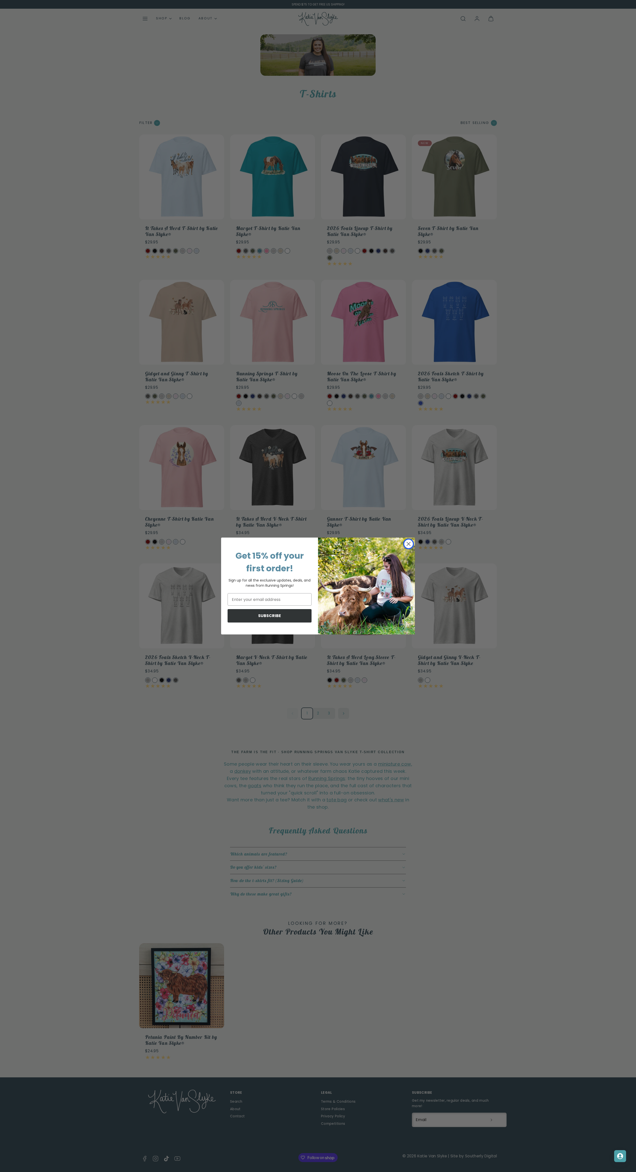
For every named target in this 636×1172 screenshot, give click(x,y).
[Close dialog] (408, 544)
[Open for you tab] (620, 1156)
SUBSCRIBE (269, 616)
